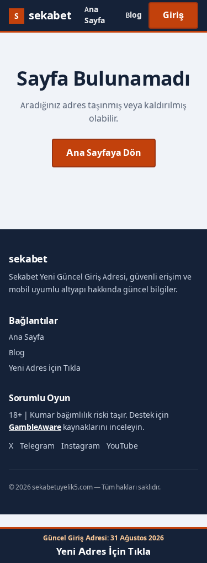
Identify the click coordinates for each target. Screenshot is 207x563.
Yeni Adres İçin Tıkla (45, 368)
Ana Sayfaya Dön (103, 153)
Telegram (37, 446)
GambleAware (35, 427)
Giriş (173, 15)
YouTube (122, 446)
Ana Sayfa (94, 15)
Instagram (80, 446)
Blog (133, 15)
